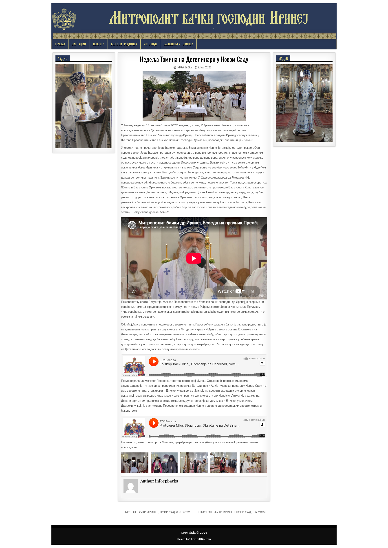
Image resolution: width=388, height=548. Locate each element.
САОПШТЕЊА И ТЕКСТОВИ (178, 44)
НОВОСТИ (98, 44)
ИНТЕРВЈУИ (150, 44)
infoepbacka (184, 67)
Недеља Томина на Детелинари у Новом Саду (194, 59)
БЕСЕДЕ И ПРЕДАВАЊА (124, 44)
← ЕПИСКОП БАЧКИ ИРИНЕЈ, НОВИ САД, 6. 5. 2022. (154, 512)
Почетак (60, 44)
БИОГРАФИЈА (79, 44)
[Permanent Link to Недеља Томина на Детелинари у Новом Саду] (194, 96)
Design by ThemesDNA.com (194, 539)
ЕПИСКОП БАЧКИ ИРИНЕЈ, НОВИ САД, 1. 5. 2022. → (234, 512)
